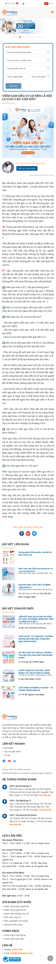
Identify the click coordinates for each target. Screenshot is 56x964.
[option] (28, 26)
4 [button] (23, 37)
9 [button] (39, 37)
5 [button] (26, 37)
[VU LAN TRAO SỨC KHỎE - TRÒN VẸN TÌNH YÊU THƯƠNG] (28, 26)
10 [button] (42, 37)
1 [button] (14, 37)
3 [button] (20, 37)
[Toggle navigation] (52, 12)
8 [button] (36, 37)
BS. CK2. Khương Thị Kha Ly (33, 628)
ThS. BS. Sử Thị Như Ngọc (32, 662)
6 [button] (29, 37)
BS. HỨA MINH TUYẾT (31, 679)
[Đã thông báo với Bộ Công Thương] (11, 958)
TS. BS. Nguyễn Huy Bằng (32, 694)
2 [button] (17, 37)
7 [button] (33, 37)
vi (51, 3)
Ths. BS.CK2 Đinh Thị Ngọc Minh (30, 163)
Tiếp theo (13, 86)
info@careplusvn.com (21, 953)
